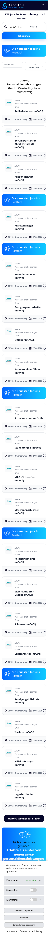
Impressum (11, 931)
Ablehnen (24, 917)
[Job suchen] (43, 5)
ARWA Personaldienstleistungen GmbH (26, 103)
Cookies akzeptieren (24, 910)
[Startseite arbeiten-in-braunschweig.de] (12, 6)
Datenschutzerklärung (31, 931)
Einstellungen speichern (24, 925)
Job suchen (24, 35)
